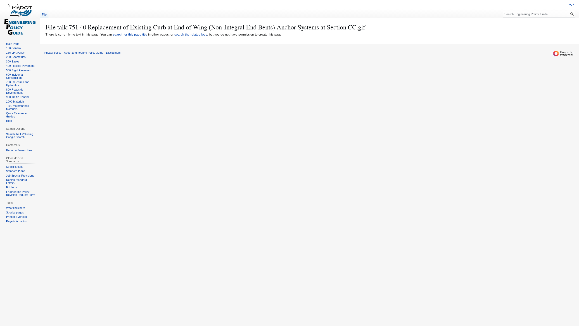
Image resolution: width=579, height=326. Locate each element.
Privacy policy (52, 52)
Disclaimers (113, 52)
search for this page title (130, 34)
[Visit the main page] (20, 18)
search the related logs (190, 34)
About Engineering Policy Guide (83, 52)
